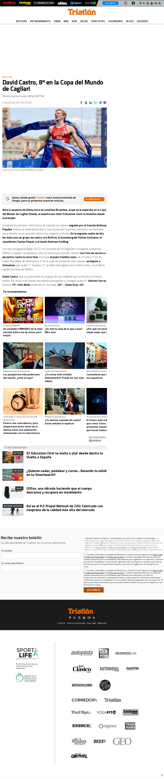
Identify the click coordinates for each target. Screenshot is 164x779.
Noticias (21, 21)
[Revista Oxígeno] (76, 3)
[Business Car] (126, 653)
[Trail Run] (81, 712)
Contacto (61, 623)
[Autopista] (82, 653)
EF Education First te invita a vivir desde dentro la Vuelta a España (64, 455)
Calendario (115, 21)
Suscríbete (110, 3)
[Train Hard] (130, 726)
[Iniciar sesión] (133, 3)
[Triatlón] (112, 700)
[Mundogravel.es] (62, 3)
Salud (84, 21)
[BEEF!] (99, 741)
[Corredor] (84, 699)
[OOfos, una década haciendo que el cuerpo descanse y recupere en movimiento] (12, 492)
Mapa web (102, 623)
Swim (57, 21)
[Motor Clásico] (82, 669)
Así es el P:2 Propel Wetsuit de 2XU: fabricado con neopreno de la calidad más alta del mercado (64, 508)
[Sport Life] (104, 685)
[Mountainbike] (9, 3)
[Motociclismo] (82, 685)
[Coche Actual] (103, 653)
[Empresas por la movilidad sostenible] (26, 677)
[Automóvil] (109, 669)
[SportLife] (91, 3)
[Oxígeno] (108, 726)
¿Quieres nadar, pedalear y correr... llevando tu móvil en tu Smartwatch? (66, 472)
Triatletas (98, 21)
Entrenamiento (40, 21)
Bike (66, 21)
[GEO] (122, 741)
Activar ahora (93, 199)
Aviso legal (91, 623)
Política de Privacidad (117, 547)
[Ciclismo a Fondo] (130, 712)
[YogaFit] (106, 712)
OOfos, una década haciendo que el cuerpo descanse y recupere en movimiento (59, 490)
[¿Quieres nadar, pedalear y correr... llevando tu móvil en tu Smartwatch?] (12, 475)
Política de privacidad (76, 623)
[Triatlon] (82, 12)
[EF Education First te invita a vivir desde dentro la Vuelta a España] (12, 457)
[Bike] (82, 726)
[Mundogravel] (79, 755)
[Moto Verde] (132, 669)
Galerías (142, 21)
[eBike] (79, 741)
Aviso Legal (100, 547)
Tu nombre (6, 550)
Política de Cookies (138, 547)
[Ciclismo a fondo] (25, 3)
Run (74, 21)
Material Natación (13, 505)
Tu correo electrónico (12, 563)
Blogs (130, 21)
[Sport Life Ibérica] (28, 653)
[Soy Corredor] (44, 3)
